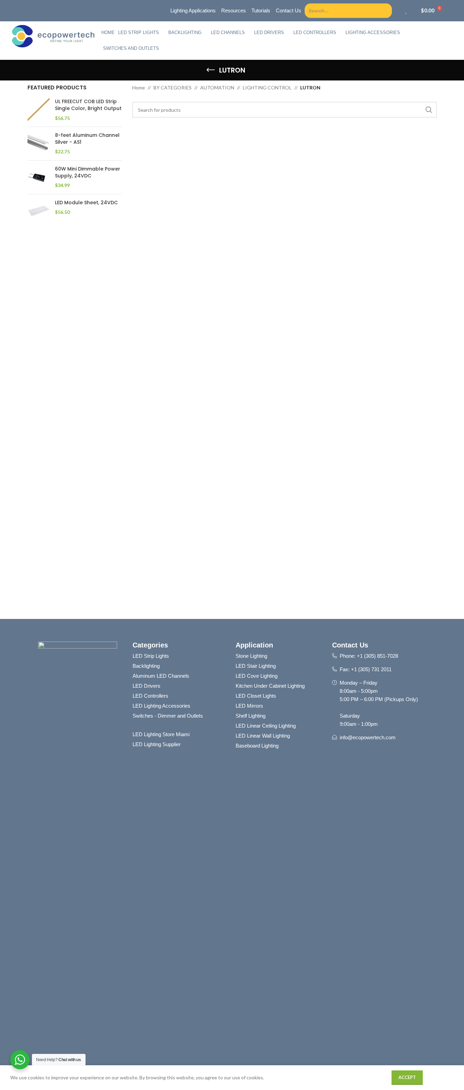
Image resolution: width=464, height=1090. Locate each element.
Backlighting (185, 32)
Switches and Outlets (131, 48)
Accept (407, 1077)
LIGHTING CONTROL (267, 87)
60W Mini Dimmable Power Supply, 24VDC (87, 172)
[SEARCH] (429, 110)
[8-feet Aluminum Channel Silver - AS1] (38, 143)
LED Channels (228, 32)
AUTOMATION (217, 87)
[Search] (386, 10)
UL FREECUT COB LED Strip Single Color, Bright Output (88, 105)
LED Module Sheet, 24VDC (86, 202)
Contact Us (350, 645)
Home (108, 32)
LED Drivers (269, 32)
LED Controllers (314, 32)
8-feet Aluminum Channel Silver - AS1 (87, 138)
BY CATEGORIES (173, 87)
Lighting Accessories (373, 32)
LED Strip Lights (138, 32)
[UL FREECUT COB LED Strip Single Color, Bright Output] (38, 109)
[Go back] (210, 70)
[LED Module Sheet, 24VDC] (38, 210)
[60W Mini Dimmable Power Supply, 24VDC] (38, 177)
